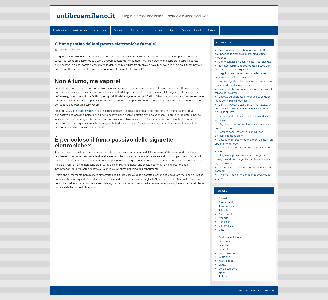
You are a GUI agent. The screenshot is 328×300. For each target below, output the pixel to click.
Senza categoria (228, 268)
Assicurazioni (80, 30)
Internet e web (138, 30)
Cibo (221, 233)
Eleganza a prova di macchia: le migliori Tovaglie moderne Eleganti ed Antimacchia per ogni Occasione (242, 159)
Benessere (225, 221)
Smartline (270, 290)
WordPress (257, 290)
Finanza (223, 245)
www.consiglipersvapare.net (82, 110)
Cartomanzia (226, 225)
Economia (119, 30)
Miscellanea (226, 260)
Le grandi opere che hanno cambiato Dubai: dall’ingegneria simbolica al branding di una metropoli (242, 54)
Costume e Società (191, 30)
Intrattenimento (228, 253)
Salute (222, 264)
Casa (221, 229)
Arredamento (60, 30)
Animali (223, 198)
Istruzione (158, 30)
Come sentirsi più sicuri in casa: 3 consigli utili (245, 61)
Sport (172, 30)
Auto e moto (100, 30)
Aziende (223, 217)
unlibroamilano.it (85, 15)
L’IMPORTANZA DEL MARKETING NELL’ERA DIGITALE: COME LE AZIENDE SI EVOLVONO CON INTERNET (243, 108)
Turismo (212, 30)
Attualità (223, 210)
